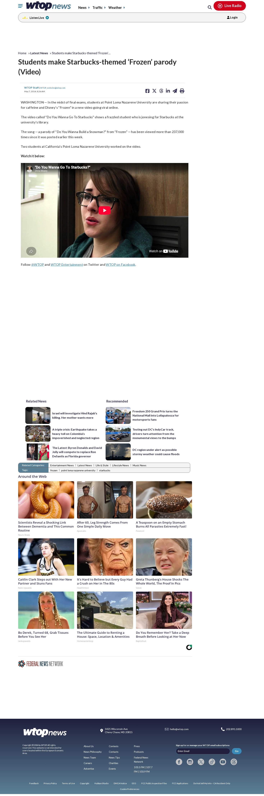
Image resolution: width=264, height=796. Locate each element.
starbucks (104, 470)
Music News (139, 465)
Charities (113, 763)
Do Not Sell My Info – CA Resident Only (211, 783)
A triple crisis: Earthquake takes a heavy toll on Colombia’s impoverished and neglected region (75, 434)
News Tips (114, 757)
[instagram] (190, 762)
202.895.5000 (234, 729)
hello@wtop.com (179, 729)
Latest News (85, 465)
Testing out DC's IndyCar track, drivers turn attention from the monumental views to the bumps (154, 434)
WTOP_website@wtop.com (52, 87)
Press (137, 746)
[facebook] (179, 762)
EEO (134, 783)
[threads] (234, 762)
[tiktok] (212, 762)
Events (112, 768)
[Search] (210, 7)
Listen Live (37, 17)
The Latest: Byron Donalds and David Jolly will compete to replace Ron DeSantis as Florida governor (77, 452)
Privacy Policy (50, 783)
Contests (113, 746)
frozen (53, 470)
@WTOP (37, 264)
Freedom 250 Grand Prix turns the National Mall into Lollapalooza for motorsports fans (156, 415)
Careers (88, 763)
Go (236, 751)
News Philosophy (93, 751)
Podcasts (139, 751)
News (82, 8)
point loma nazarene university (78, 470)
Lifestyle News (120, 465)
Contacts (113, 751)
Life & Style (102, 465)
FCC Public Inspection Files (154, 783)
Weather (115, 8)
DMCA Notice (120, 783)
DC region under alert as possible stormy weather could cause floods (156, 451)
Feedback (34, 783)
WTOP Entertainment (67, 264)
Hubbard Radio (101, 783)
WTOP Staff (31, 87)
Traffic (97, 8)
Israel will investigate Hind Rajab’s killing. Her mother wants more (74, 415)
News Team (90, 757)
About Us (89, 746)
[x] (201, 762)
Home (22, 53)
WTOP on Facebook (120, 264)
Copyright (84, 783)
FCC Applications (180, 783)
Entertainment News (62, 465)
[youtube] (223, 762)
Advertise (89, 768)
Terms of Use (68, 783)
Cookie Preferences (129, 789)
